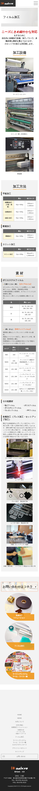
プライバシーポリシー (19, 748)
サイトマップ (19, 751)
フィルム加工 (19, 737)
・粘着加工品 (20, 730)
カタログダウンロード (19, 744)
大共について (19, 721)
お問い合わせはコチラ (18, 586)
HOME (19, 715)
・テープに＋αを (20, 731)
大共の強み (19, 725)
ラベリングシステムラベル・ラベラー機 (19, 741)
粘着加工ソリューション (20, 727)
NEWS (19, 718)
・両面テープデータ (20, 733)
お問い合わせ (21, 756)
